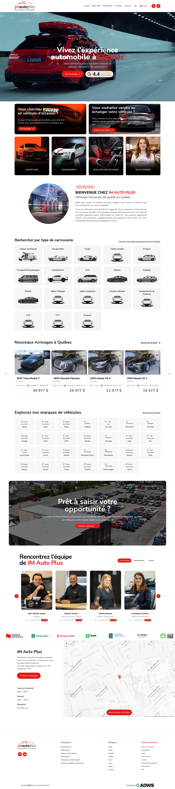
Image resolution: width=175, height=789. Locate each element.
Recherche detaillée (151, 413)
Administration (139, 560)
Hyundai (111, 753)
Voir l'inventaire (71, 74)
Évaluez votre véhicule (68, 753)
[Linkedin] (25, 754)
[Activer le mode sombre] (136, 6)
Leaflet (148, 716)
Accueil (86, 6)
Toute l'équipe (124, 560)
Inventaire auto (66, 747)
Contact (128, 6)
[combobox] (145, 6)
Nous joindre (65, 757)
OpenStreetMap (156, 716)
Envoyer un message (28, 675)
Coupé (143, 753)
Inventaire (96, 6)
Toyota (111, 770)
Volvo (110, 760)
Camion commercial (147, 747)
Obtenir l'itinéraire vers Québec (119, 712)
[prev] (5, 374)
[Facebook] (20, 754)
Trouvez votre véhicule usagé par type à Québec (139, 241)
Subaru (110, 766)
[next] (169, 374)
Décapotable (145, 750)
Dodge (110, 757)
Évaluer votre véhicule (102, 130)
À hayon (144, 760)
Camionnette (145, 766)
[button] (119, 677)
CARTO (171, 716)
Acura (110, 750)
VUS (142, 770)
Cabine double (146, 757)
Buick (110, 747)
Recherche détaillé (149, 342)
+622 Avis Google (106, 75)
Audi (110, 763)
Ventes (151, 560)
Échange (118, 6)
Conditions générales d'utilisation (72, 763)
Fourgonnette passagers (149, 763)
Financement (108, 6)
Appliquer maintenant (86, 526)
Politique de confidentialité (70, 760)
